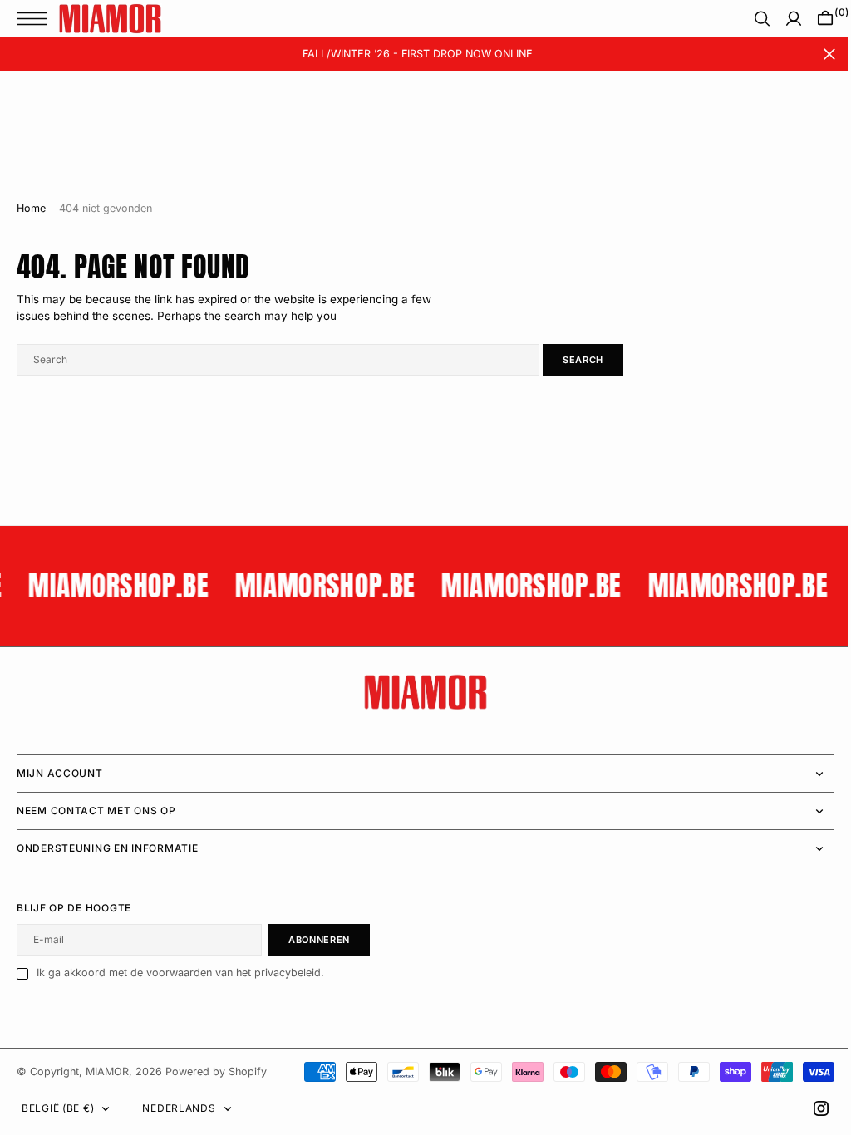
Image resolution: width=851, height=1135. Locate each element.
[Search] (749, 18)
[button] (36, 19)
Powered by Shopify (216, 1071)
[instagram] (808, 1108)
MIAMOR (107, 1071)
